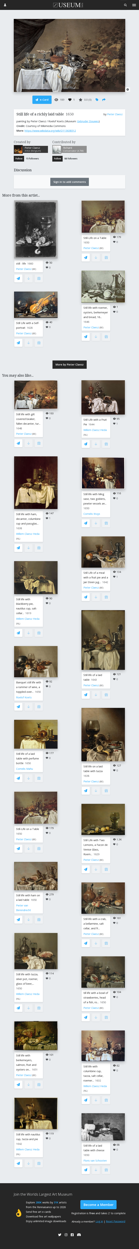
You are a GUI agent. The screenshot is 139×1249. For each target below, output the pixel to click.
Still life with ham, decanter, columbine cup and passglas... (28, 518)
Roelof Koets (24, 697)
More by (70, 364)
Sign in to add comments (69, 182)
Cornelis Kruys (91, 514)
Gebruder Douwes (88, 121)
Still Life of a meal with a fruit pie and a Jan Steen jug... (95, 577)
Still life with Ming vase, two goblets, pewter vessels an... (94, 498)
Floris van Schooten (95, 1160)
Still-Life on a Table (94, 238)
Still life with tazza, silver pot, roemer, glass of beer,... (27, 979)
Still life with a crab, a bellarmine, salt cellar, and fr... (94, 923)
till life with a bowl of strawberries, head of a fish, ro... (95, 997)
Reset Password (115, 1221)
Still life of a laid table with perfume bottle (27, 758)
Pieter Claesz (115, 114)
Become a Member (98, 1204)
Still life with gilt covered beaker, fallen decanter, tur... (28, 419)
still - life (21, 263)
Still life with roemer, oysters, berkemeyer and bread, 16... (95, 312)
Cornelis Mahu (24, 768)
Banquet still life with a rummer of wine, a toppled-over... (28, 687)
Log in (99, 1221)
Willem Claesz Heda (27, 534)
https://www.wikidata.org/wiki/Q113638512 (50, 130)
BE (34, 269)
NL (18, 538)
